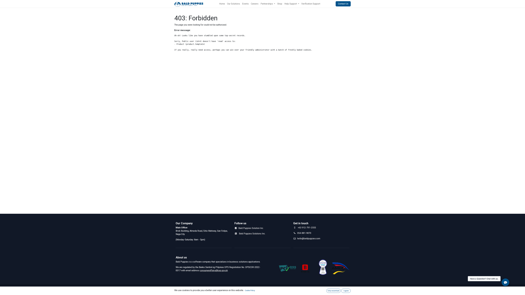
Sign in (329, 3)
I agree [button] (346, 291)
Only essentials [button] (333, 291)
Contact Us (343, 3)
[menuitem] (222, 4)
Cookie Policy (250, 290)
